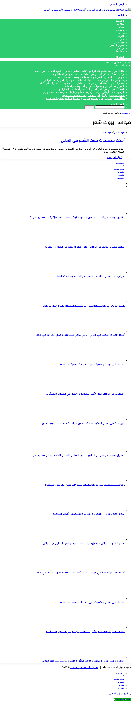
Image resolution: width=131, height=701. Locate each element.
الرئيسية (120, 20)
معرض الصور (118, 45)
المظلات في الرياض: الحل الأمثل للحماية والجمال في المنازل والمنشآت (87, 89)
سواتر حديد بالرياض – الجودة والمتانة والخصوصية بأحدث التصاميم (90, 77)
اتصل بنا (120, 51)
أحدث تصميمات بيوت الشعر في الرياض (93, 140)
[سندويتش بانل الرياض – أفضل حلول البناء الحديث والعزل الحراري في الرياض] (107, 301)
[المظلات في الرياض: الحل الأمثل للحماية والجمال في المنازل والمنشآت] (107, 389)
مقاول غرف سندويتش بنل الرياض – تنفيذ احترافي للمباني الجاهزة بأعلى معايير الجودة (80, 71)
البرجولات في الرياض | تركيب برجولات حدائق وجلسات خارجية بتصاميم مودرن (84, 92)
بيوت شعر (119, 42)
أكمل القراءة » (114, 157)
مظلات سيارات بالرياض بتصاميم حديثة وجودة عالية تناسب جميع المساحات (85, 98)
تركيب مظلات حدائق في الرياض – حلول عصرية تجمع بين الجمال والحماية (86, 74)
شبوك (121, 39)
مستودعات (119, 30)
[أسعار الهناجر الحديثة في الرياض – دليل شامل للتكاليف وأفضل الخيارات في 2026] (107, 331)
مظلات (121, 24)
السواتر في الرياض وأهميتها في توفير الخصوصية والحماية (95, 86)
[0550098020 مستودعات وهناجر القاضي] (86, 9)
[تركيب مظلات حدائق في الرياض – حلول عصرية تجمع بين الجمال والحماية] (107, 242)
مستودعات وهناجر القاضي (84, 667)
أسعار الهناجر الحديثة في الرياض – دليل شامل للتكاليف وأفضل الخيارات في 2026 (82, 83)
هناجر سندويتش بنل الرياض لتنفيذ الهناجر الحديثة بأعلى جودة (93, 95)
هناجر (122, 33)
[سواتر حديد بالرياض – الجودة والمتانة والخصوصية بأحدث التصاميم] (107, 272)
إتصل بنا (120, 56)
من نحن (120, 48)
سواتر (122, 27)
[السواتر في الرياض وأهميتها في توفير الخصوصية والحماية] (107, 360)
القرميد (121, 36)
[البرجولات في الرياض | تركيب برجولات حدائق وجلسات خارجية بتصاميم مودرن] (107, 419)
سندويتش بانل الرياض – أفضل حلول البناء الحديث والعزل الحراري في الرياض (84, 80)
